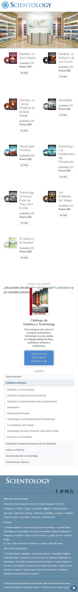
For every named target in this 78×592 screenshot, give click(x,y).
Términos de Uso (49, 587)
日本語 (27, 509)
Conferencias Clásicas (17, 462)
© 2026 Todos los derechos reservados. (37, 583)
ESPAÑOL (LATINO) (54, 513)
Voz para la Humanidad (40, 531)
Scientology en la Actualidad (16, 531)
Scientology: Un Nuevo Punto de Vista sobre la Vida (27, 200)
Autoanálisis (65, 100)
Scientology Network (41, 554)
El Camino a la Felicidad (27, 240)
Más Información (20, 543)
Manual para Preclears (27, 148)
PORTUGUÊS (48, 517)
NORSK (28, 513)
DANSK (59, 504)
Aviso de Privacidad (12, 587)
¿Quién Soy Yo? (55, 535)
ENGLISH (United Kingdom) (42, 504)
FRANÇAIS (9, 509)
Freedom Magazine (62, 562)
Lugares (43, 543)
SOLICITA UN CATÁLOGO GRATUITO (39, 357)
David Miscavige (11, 558)
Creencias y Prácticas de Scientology (38, 527)
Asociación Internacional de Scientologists (33, 562)
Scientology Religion (60, 554)
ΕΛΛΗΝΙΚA (25, 517)
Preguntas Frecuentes (13, 535)
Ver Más (24, 73)
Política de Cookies (31, 587)
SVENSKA (38, 513)
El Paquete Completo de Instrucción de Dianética (31, 443)
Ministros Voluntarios (61, 531)
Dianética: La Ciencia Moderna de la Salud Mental (27, 108)
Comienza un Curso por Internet (34, 558)
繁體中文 (48, 509)
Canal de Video (63, 527)
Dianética (26, 554)
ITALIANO (35, 517)
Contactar (33, 543)
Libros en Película (15, 450)
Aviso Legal (63, 587)
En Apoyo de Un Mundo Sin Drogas (41, 566)
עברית (18, 508)
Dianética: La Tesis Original (27, 56)
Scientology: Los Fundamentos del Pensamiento (67, 154)
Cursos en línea (39, 535)
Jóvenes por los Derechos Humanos (39, 570)
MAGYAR (19, 513)
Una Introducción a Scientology (22, 456)
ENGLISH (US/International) (16, 504)
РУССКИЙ (37, 509)
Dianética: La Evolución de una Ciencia (66, 58)
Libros (28, 535)
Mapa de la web (56, 543)
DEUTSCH (8, 513)
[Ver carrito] (74, 588)
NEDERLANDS (60, 509)
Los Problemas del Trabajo (65, 196)
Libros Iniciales (13, 376)
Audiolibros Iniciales (16, 383)
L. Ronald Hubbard (12, 527)
